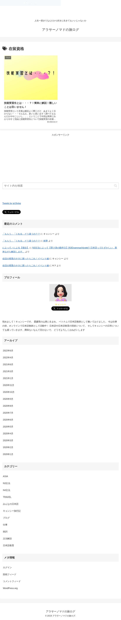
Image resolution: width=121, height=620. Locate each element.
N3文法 (6, 483)
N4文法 (6, 490)
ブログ (6, 517)
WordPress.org (10, 588)
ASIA (5, 476)
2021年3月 (8, 371)
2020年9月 (8, 399)
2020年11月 (8, 385)
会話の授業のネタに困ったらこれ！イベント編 (25, 258)
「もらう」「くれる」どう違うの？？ (21, 234)
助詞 (5, 531)
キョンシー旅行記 (12, 511)
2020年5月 (8, 426)
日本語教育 (8, 545)
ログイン (7, 567)
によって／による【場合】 (15, 247)
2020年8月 (8, 406)
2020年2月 (8, 447)
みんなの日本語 (10, 504)
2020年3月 (8, 440)
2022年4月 (8, 357)
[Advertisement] (60, 157)
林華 (45, 241)
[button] (115, 185)
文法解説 (7, 538)
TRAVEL (7, 497)
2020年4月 (8, 433)
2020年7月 (8, 413)
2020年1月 (8, 454)
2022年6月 (8, 350)
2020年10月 (8, 392)
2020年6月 (8, 419)
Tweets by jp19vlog (11, 203)
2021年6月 (8, 364)
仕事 (5, 524)
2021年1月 (8, 378)
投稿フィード (9, 574)
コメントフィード (12, 581)
